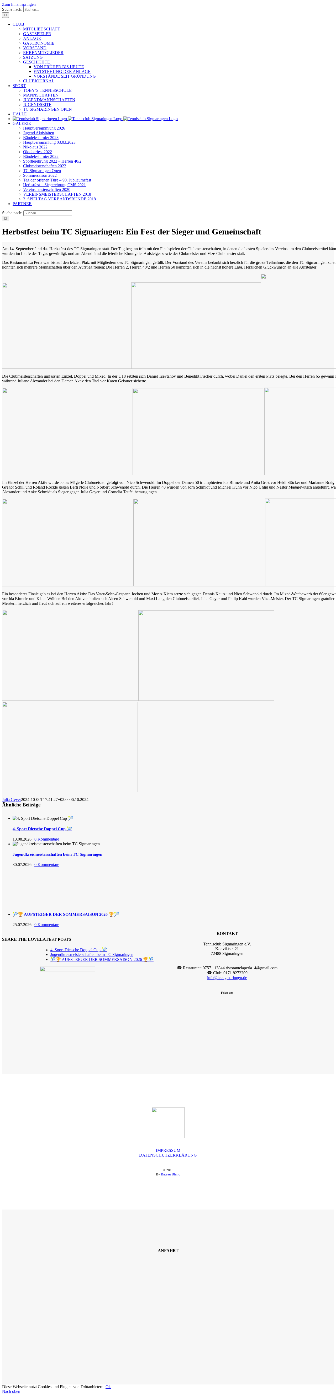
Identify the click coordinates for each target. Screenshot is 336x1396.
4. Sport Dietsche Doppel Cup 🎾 (42, 829)
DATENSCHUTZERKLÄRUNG (168, 1155)
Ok (108, 1386)
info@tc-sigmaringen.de (227, 977)
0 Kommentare (46, 839)
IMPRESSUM (168, 1150)
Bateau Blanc (170, 1174)
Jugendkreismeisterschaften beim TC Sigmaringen (57, 854)
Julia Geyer (11, 799)
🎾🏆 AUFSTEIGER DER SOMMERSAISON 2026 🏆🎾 (66, 914)
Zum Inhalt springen (19, 4)
